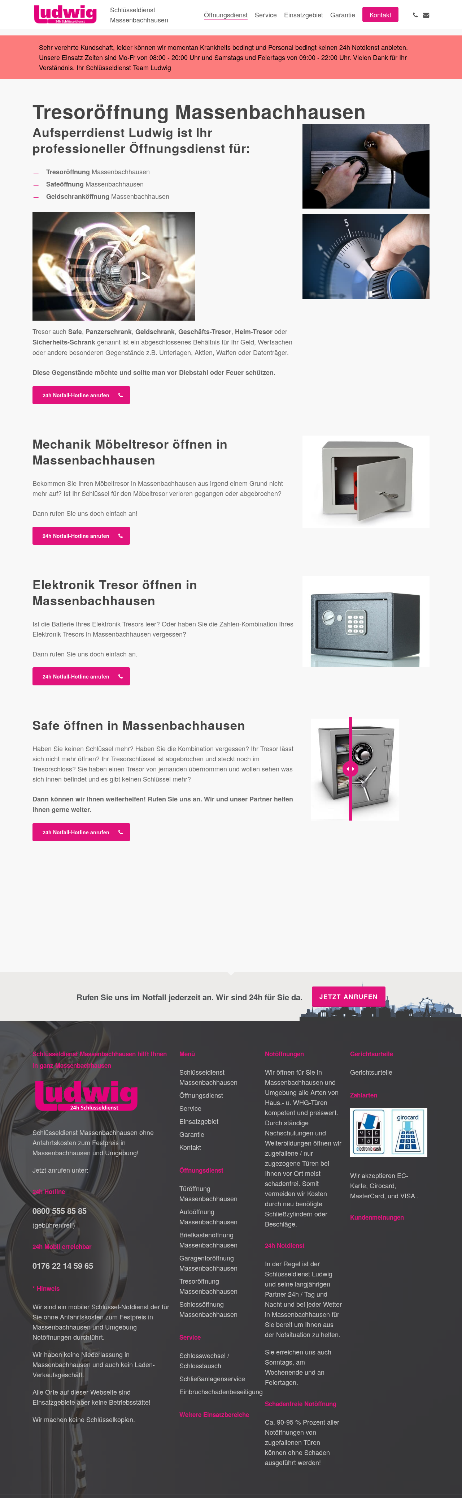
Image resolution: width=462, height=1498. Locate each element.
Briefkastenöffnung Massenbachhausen (208, 1239)
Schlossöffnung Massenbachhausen (208, 1309)
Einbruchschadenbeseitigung (218, 1391)
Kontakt (190, 1147)
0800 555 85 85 (59, 1210)
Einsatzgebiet (198, 1121)
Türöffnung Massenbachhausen (208, 1193)
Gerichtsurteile (371, 1072)
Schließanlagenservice (212, 1378)
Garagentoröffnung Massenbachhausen (208, 1262)
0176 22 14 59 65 (62, 1265)
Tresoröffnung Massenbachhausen (208, 1286)
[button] (81, 395)
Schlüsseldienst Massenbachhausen (208, 1077)
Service (190, 1108)
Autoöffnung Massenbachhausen (208, 1216)
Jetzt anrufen (348, 996)
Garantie (191, 1134)
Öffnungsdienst (201, 1095)
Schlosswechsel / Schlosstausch (204, 1360)
